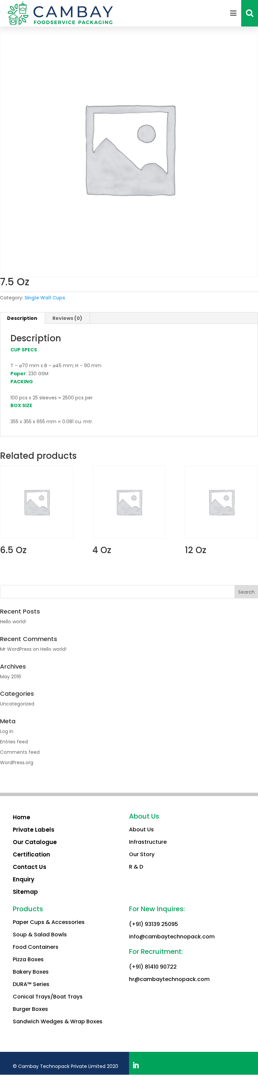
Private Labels (33, 830)
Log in (6, 731)
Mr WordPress (16, 649)
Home (21, 817)
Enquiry (23, 879)
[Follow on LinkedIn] (135, 1065)
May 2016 (10, 676)
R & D (136, 867)
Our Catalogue (35, 842)
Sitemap (25, 892)
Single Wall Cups (45, 297)
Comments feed (20, 752)
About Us (141, 829)
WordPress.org (16, 762)
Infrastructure (148, 842)
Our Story (142, 854)
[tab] (67, 318)
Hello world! (13, 621)
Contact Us (29, 867)
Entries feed (14, 741)
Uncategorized (17, 703)
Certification (31, 854)
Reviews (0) (67, 318)
